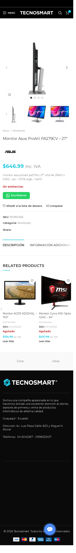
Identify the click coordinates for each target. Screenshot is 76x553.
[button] (6, 67)
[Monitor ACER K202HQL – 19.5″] (20, 293)
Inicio (6, 130)
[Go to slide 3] (38, 98)
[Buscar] (60, 13)
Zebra (55, 361)
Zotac (20, 361)
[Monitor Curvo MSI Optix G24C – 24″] (56, 293)
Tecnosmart (21, 531)
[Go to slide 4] (42, 98)
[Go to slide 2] (35, 98)
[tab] (13, 244)
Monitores (19, 130)
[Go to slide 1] (31, 98)
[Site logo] (36, 12)
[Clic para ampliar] (10, 94)
